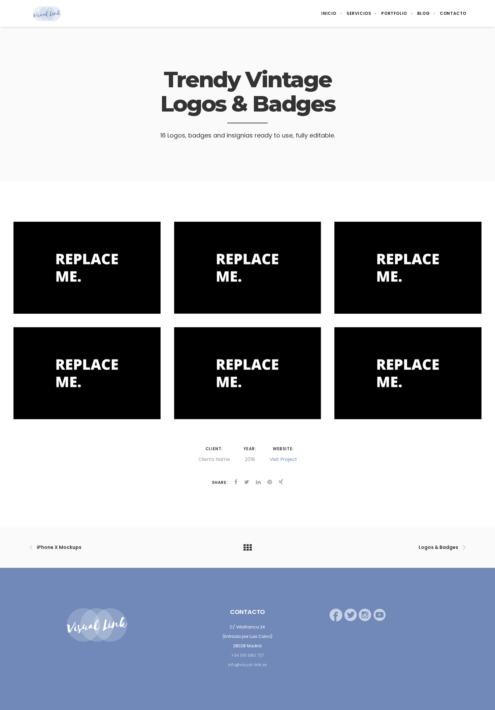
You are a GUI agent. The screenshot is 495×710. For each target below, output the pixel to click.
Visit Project (283, 459)
